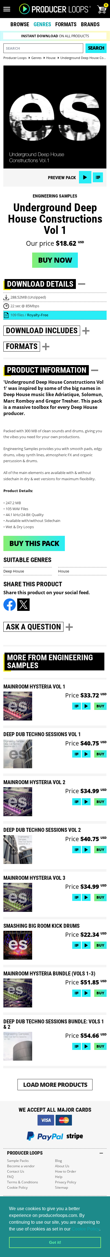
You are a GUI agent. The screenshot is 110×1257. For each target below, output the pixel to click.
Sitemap (61, 1187)
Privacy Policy (65, 1182)
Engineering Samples (55, 196)
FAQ (10, 1176)
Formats (65, 24)
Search (96, 48)
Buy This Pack (34, 543)
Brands (90, 24)
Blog (58, 1160)
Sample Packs (18, 1160)
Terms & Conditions (22, 1182)
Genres (42, 24)
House (63, 571)
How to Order (65, 1171)
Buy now (55, 260)
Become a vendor (21, 1166)
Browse (19, 24)
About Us (62, 1166)
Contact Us (15, 1171)
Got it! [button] (55, 1242)
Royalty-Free (37, 314)
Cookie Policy (85, 1229)
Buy (100, 705)
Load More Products (55, 1084)
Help (58, 1176)
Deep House (13, 571)
